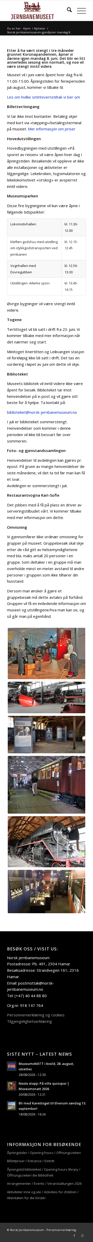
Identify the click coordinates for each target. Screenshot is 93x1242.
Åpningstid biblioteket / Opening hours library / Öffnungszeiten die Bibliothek (43, 1172)
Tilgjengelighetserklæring (29, 1021)
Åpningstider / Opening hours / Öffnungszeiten (44, 1152)
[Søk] (67, 10)
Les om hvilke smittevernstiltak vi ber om (43, 97)
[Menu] (79, 10)
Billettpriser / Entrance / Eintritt (30, 1161)
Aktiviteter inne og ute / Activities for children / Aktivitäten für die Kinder (43, 1195)
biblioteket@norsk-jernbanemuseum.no (42, 412)
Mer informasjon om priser (51, 128)
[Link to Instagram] (82, 1235)
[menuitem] (67, 10)
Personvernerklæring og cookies (36, 1014)
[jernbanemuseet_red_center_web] (38, 10)
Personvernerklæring (61, 1230)
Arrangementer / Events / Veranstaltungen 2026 (44, 1183)
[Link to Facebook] (74, 1235)
